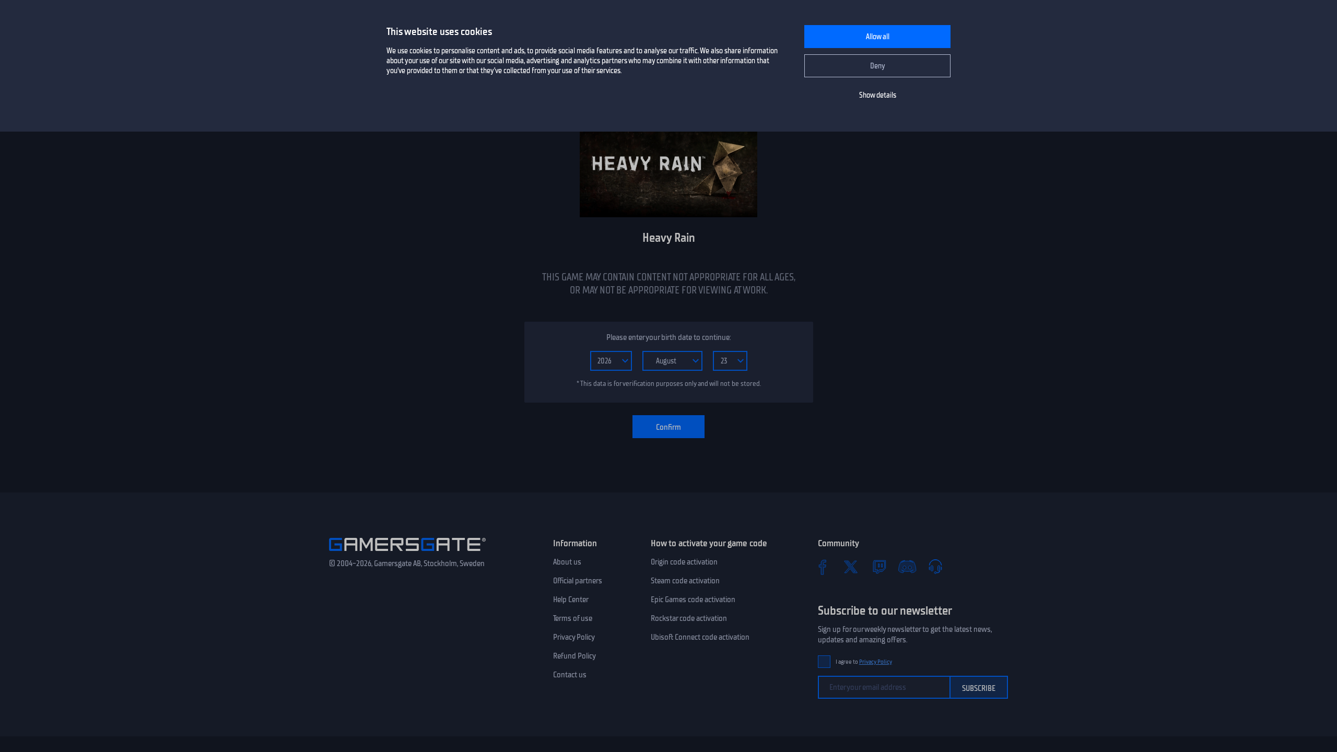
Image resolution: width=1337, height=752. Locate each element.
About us (567, 562)
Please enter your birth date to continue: (668, 337)
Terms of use (572, 618)
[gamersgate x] (851, 567)
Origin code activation (684, 562)
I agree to (864, 662)
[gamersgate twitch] (879, 567)
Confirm (668, 427)
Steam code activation (685, 580)
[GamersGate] (407, 553)
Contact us (570, 674)
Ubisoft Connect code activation (700, 637)
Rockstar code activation (689, 618)
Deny (877, 66)
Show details (877, 95)
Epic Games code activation (693, 599)
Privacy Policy (574, 637)
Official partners (577, 580)
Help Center (571, 599)
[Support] (935, 567)
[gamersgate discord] (907, 567)
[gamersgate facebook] (822, 567)
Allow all (877, 37)
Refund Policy (574, 656)
